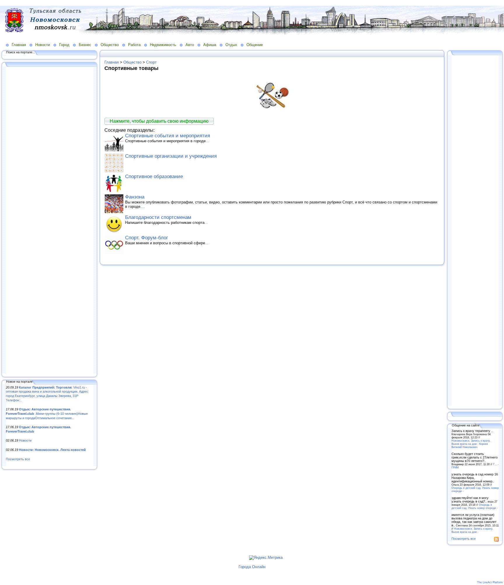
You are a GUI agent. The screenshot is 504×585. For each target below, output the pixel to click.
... (207, 141)
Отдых (231, 45)
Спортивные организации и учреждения (171, 156)
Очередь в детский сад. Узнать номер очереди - (475, 506)
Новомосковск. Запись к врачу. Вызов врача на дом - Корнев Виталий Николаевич (471, 444)
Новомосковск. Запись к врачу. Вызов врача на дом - (472, 530)
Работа (134, 45)
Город (64, 45)
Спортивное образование (154, 176)
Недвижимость (163, 45)
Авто (190, 45)
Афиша (209, 45)
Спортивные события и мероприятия (167, 135)
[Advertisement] (49, 221)
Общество (110, 45)
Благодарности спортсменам (158, 217)
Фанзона (134, 197)
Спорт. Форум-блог (146, 237)
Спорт (151, 62)
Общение (254, 45)
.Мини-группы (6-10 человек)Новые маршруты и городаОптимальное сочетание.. (47, 413)
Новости (42, 45)
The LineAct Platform (490, 582)
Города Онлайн (252, 567)
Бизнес (85, 45)
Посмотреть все (18, 459)
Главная (19, 45)
